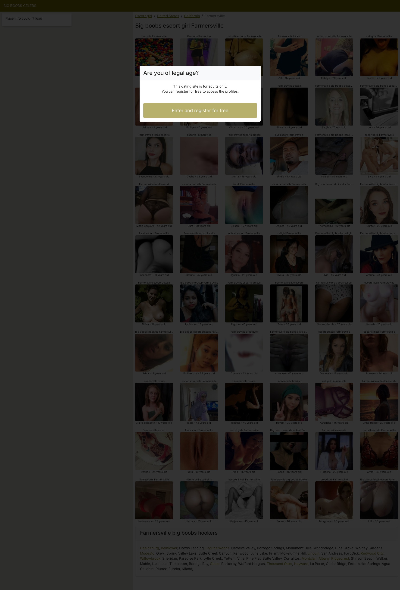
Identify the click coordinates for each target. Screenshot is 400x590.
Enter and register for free (200, 110)
